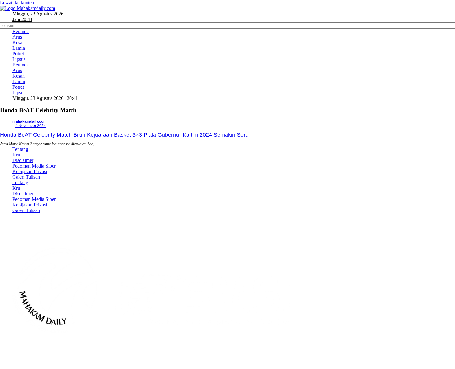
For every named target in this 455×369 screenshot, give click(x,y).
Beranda (20, 31)
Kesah (18, 42)
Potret (18, 53)
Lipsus (18, 59)
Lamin (18, 48)
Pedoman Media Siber (34, 165)
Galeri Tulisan (26, 177)
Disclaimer (22, 160)
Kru (16, 154)
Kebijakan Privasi (29, 171)
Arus (17, 37)
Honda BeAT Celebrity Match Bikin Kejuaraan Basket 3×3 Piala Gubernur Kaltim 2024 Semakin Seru (124, 135)
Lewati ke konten (17, 2)
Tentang (20, 149)
